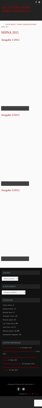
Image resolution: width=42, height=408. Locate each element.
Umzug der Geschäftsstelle (11, 348)
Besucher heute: (8, 312)
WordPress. (37, 394)
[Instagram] (39, 2)
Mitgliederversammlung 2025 (12, 364)
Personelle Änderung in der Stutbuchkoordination (18, 351)
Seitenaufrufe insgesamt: (11, 334)
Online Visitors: (8, 305)
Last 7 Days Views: (9, 323)
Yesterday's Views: (9, 316)
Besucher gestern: (8, 320)
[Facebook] (36, 2)
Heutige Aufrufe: (8, 309)
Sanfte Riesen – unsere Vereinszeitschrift (21, 24)
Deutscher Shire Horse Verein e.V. (16, 9)
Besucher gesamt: (8, 331)
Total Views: (7, 327)
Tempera (29, 394)
